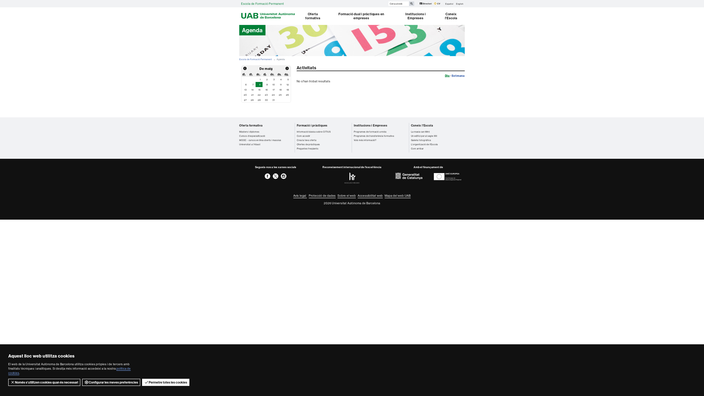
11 (281, 84)
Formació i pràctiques (312, 125)
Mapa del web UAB (398, 195)
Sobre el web (347, 195)
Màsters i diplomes (249, 131)
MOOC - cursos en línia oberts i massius (260, 140)
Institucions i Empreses (415, 16)
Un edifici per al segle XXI (424, 136)
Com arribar (417, 148)
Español (449, 3)
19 (288, 89)
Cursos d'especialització (252, 136)
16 (266, 89)
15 (259, 89)
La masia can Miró (420, 131)
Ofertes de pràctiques (308, 144)
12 (288, 84)
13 (245, 89)
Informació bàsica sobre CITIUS (314, 131)
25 (280, 95)
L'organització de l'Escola (424, 144)
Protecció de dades (322, 195)
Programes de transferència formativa (374, 136)
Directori (427, 3)
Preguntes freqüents (307, 148)
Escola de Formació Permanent (262, 4)
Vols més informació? (365, 140)
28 (252, 100)
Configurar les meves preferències (113, 382)
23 (266, 95)
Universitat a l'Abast (250, 144)
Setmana (458, 76)
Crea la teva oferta (306, 140)
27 (245, 100)
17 (274, 89)
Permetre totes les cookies (168, 382)
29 (259, 100)
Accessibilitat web (370, 195)
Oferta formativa (312, 16)
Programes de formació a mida (370, 131)
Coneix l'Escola (451, 16)
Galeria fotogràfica (421, 140)
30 (266, 100)
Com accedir (303, 136)
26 (287, 95)
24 (273, 95)
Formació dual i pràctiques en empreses (361, 16)
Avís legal (300, 195)
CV (438, 3)
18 (280, 89)
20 (245, 95)
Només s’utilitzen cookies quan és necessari (46, 382)
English (459, 3)
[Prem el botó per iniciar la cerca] (411, 3)
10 (273, 84)
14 (252, 89)
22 (259, 95)
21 (252, 95)
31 (273, 100)
